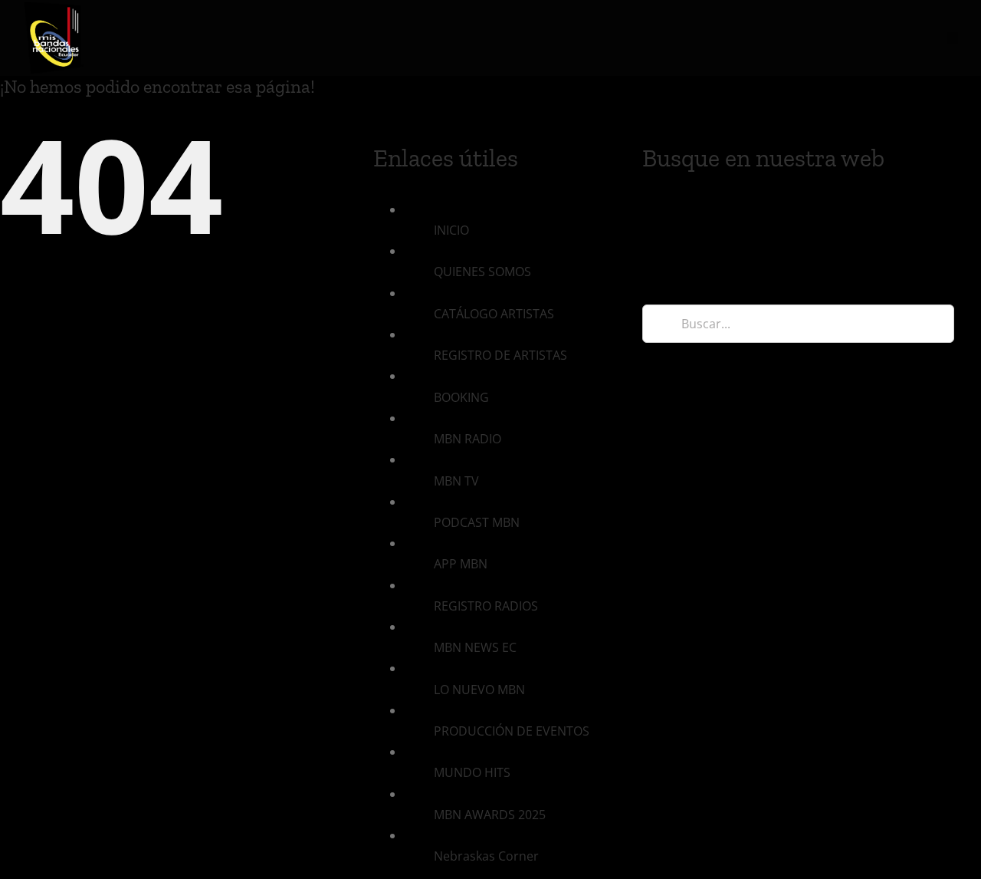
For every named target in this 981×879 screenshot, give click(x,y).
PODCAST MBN (477, 522)
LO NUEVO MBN (479, 689)
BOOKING (461, 397)
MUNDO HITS (472, 772)
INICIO (451, 230)
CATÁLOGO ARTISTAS (494, 313)
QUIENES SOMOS (482, 271)
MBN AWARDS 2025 (490, 814)
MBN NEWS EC (475, 647)
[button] (952, 38)
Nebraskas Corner (486, 856)
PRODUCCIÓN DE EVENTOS (511, 731)
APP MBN (460, 563)
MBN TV (456, 480)
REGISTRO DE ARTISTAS (500, 355)
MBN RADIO (467, 438)
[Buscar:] (798, 322)
